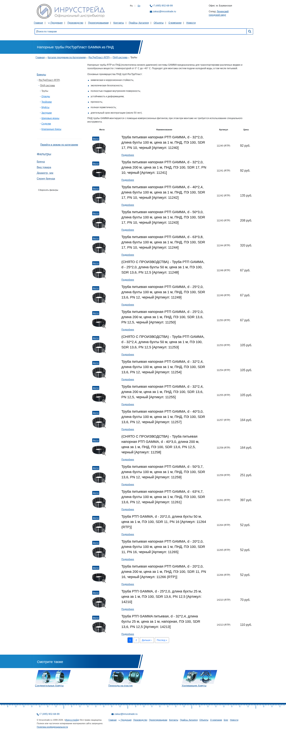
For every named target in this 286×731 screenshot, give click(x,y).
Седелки (46, 123)
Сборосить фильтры (48, 190)
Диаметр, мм (45, 172)
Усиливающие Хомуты (194, 685)
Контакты (118, 22)
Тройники (46, 102)
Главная (38, 22)
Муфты (45, 107)
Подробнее (127, 155)
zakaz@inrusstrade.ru (164, 11)
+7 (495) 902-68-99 (162, 5)
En (139, 5)
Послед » (162, 640)
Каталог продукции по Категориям (67, 57)
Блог (226, 720)
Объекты (159, 22)
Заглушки (46, 112)
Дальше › (147, 640)
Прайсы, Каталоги (139, 22)
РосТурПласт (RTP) (99, 57)
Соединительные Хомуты (49, 685)
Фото (96, 138)
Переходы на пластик (120, 685)
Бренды (41, 74)
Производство (75, 22)
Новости (191, 22)
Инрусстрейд (71, 720)
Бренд (41, 161)
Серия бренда (46, 178)
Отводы (45, 96)
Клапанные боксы (51, 129)
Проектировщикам (98, 22)
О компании (175, 22)
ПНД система (120, 57)
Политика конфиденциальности (52, 727)
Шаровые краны (50, 118)
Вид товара (44, 167)
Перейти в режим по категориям (59, 144)
